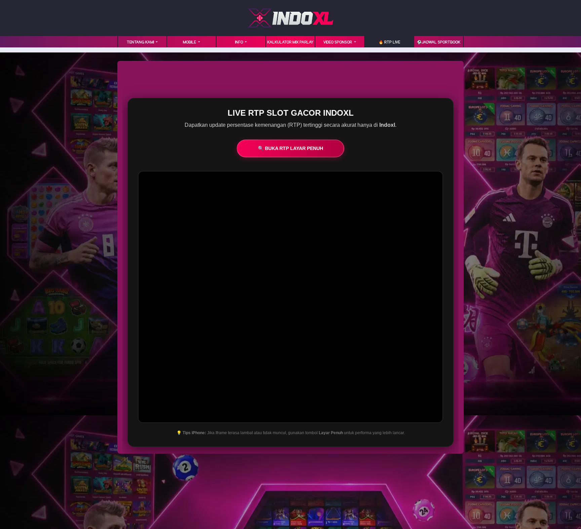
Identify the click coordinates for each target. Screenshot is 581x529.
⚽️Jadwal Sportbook (438, 42)
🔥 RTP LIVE (389, 42)
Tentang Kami (141, 42)
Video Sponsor (338, 42)
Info (239, 42)
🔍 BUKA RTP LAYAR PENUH (290, 148)
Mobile (190, 42)
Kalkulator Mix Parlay (290, 42)
